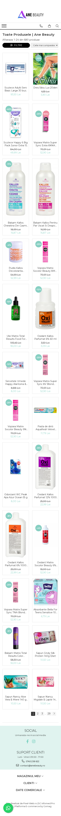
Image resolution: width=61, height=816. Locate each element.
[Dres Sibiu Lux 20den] (45, 69)
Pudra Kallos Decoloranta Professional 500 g (15, 269)
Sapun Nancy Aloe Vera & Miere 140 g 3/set (15, 698)
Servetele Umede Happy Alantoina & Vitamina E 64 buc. (15, 383)
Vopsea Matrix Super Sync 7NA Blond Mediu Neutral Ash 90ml (15, 611)
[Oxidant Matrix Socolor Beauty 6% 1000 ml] (45, 535)
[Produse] (4, 26)
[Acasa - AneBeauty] (30, 14)
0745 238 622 (32, 761)
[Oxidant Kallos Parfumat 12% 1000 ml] (45, 466)
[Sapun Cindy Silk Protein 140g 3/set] (45, 638)
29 (49, 713)
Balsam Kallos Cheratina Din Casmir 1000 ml (15, 224)
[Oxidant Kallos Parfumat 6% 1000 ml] (15, 535)
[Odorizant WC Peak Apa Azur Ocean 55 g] (15, 467)
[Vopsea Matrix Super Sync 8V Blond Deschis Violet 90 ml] (45, 365)
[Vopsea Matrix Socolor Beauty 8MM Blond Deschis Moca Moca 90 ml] (45, 252)
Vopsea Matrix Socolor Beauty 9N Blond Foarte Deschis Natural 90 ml (15, 428)
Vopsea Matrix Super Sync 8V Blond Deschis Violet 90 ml (45, 383)
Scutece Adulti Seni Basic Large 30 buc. (16, 89)
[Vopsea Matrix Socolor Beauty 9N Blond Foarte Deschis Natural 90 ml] (15, 410)
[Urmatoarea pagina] (54, 714)
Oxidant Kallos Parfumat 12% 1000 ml (45, 496)
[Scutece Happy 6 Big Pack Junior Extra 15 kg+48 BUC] (15, 121)
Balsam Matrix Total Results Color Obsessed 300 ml (16, 654)
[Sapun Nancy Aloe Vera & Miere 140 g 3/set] (15, 681)
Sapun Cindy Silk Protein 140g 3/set (45, 654)
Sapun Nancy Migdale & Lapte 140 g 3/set (45, 698)
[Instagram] (33, 741)
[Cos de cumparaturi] (49, 26)
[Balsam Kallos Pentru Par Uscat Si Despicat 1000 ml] (45, 189)
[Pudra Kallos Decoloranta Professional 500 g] (15, 252)
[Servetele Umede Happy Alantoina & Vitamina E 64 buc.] (15, 365)
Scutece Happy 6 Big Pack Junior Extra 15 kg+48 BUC (16, 144)
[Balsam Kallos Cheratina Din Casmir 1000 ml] (15, 189)
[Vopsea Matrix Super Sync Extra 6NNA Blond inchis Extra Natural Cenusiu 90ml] (45, 121)
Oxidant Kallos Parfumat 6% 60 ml (45, 337)
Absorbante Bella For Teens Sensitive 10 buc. (45, 611)
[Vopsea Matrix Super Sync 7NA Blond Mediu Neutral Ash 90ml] (15, 592)
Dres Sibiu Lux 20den (45, 87)
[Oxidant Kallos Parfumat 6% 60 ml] (45, 308)
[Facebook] (27, 741)
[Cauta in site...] (57, 26)
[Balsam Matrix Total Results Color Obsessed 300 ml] (15, 638)
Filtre (17, 45)
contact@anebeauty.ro (32, 765)
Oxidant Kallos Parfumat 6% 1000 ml (15, 564)
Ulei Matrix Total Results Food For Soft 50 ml (15, 337)
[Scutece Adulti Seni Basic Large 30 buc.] (15, 69)
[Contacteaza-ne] (41, 26)
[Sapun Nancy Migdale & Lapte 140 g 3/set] (45, 681)
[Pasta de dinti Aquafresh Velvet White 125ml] (45, 410)
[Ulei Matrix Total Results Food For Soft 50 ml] (15, 308)
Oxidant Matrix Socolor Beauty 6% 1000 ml (45, 564)
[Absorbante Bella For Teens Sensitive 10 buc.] (45, 592)
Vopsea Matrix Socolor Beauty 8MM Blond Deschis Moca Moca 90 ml (45, 269)
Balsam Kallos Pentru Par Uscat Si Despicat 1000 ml (45, 224)
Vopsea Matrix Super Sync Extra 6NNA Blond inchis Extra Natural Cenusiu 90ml (45, 144)
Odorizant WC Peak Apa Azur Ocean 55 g (15, 496)
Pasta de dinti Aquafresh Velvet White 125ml (45, 428)
